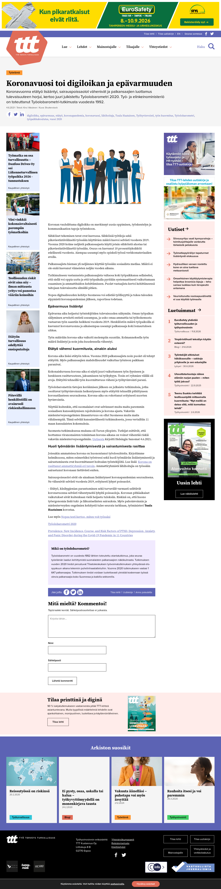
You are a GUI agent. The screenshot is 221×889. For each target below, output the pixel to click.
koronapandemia (74, 115)
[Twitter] (212, 33)
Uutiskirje (128, 592)
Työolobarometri (184, 115)
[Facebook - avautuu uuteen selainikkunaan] (115, 855)
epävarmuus (47, 115)
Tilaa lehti (149, 33)
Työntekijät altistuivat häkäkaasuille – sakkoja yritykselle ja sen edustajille (190, 358)
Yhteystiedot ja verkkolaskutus (202, 850)
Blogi (67, 817)
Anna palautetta (144, 592)
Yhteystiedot (158, 46)
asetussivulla (117, 884)
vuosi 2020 (56, 119)
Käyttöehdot (118, 847)
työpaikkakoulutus (37, 119)
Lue (64, 46)
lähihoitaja (107, 115)
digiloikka (33, 115)
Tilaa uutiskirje (166, 33)
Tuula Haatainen (125, 115)
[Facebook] (206, 33)
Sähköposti (54, 660)
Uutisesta (98, 439)
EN (178, 33)
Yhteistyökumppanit (122, 839)
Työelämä (14, 72)
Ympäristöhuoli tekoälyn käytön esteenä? (192, 341)
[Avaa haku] (211, 46)
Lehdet (82, 46)
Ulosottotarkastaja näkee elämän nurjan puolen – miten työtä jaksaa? (191, 378)
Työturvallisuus (20, 817)
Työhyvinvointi (145, 115)
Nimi (50, 643)
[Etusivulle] (27, 45)
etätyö (59, 115)
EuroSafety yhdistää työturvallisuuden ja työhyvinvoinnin (186, 323)
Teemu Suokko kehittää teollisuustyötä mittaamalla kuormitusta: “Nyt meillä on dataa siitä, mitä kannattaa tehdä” (190, 401)
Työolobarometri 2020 (62, 524)
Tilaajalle (132, 46)
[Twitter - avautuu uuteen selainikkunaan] (124, 855)
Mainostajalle (106, 46)
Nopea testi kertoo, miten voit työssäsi (85, 517)
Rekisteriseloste (120, 843)
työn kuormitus (164, 115)
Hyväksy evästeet (146, 883)
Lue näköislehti (189, 493)
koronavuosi (92, 115)
